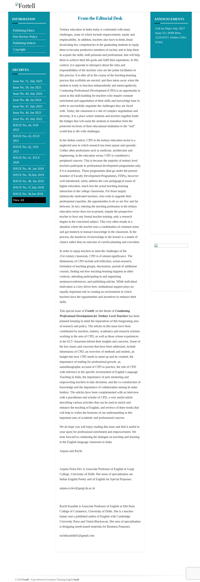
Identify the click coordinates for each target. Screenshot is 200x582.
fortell (76, 579)
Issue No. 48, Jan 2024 (27, 100)
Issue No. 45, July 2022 (27, 119)
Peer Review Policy (25, 36)
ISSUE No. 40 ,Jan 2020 (28, 168)
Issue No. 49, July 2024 (27, 93)
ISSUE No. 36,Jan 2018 (28, 194)
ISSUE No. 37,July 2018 (28, 187)
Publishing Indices (24, 43)
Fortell (26, 579)
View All (18, 200)
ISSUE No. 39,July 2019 (28, 175)
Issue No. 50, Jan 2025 (27, 87)
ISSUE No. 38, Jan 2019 (28, 181)
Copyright (19, 49)
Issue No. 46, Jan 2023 (27, 112)
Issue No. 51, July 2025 (27, 81)
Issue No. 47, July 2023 (27, 106)
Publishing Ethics (23, 30)
